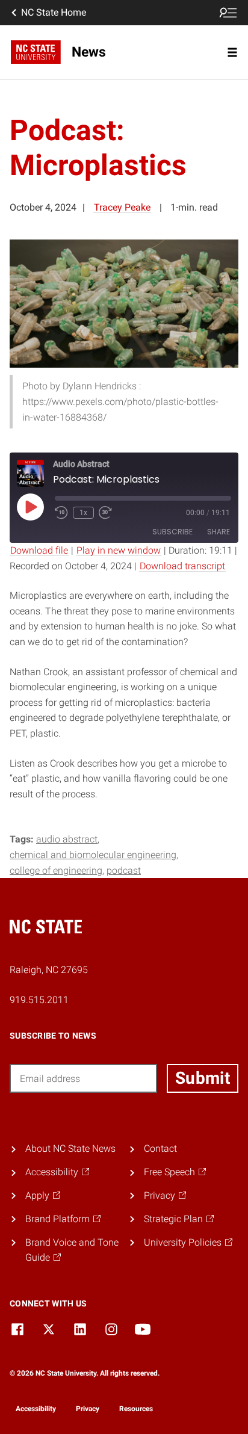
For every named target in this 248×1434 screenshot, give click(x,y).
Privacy (87, 1409)
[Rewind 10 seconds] (61, 512)
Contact (160, 1148)
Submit (202, 1078)
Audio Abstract (67, 839)
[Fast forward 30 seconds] (105, 512)
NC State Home (53, 12)
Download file (39, 550)
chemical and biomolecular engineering (93, 855)
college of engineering (56, 870)
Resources (136, 1409)
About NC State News (70, 1148)
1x (83, 512)
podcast (124, 870)
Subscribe (172, 532)
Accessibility (36, 1409)
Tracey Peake (122, 207)
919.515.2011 (39, 1000)
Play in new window (118, 550)
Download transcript (182, 566)
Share (218, 532)
